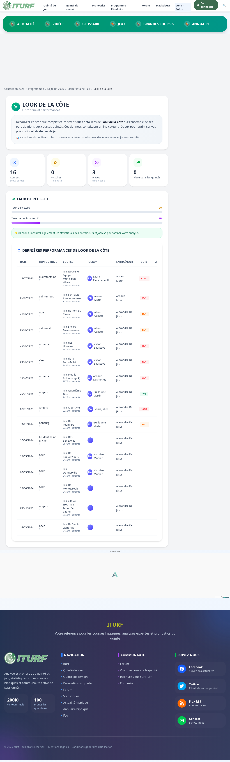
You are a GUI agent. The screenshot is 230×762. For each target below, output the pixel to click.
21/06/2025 (26, 314)
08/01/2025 (26, 409)
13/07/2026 (26, 278)
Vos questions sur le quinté (138, 670)
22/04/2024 (26, 488)
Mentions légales (58, 747)
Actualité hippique (75, 703)
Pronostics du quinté (77, 683)
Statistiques (163, 5)
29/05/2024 (26, 456)
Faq (65, 715)
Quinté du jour (49, 7)
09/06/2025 (26, 330)
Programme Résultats (118, 7)
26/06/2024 (26, 440)
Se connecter (207, 4)
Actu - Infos (180, 7)
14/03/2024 (26, 527)
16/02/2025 (26, 377)
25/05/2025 (26, 346)
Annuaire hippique (75, 709)
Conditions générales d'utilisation (92, 747)
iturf (66, 664)
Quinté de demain (72, 7)
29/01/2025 (26, 393)
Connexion (127, 683)
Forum (146, 5)
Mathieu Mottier (99, 456)
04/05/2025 (26, 361)
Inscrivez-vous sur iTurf (136, 677)
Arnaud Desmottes (99, 377)
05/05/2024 (26, 472)
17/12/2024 (26, 424)
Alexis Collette (99, 313)
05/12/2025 (26, 298)
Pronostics (98, 5)
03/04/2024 (26, 507)
